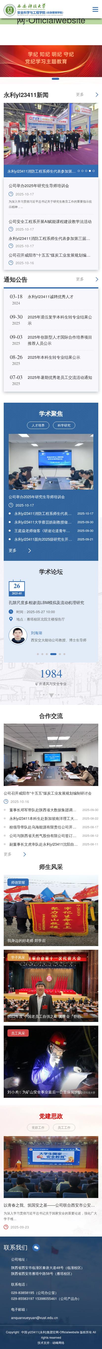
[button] (38, 654)
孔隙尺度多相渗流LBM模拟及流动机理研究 (46, 602)
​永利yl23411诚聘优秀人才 (51, 296)
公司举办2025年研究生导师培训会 (39, 185)
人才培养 (38, 425)
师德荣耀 (18, 882)
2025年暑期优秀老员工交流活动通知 (60, 377)
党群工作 (38, 1127)
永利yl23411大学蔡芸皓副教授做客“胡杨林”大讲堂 (55, 521)
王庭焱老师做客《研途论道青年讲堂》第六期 (51, 530)
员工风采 (18, 1033)
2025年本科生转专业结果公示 (54, 357)
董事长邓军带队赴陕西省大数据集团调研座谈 (46, 809)
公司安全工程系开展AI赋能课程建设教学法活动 (50, 221)
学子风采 (18, 957)
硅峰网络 (58, 1342)
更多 (80, 94)
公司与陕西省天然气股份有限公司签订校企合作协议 (52, 835)
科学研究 (64, 425)
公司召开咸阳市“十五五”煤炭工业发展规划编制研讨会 (51, 171)
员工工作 (64, 1127)
